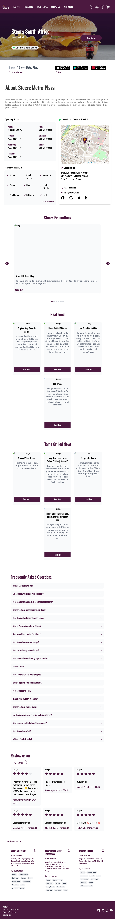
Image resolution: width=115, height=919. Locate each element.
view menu (26, 369)
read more (26, 499)
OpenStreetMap (96, 163)
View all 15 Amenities (48, 201)
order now (19, 289)
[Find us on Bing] (88, 198)
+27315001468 (70, 187)
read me (58, 554)
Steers (12, 67)
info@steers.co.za (71, 192)
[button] (85, 141)
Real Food (16, 6)
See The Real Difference (11, 909)
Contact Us (55, 6)
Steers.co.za (61, 72)
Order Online (68, 6)
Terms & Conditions (9, 912)
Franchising (7, 914)
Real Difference (42, 6)
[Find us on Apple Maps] (81, 198)
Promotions (28, 6)
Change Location (17, 72)
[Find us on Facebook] (65, 198)
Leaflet (86, 163)
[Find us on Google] (73, 198)
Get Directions (69, 167)
